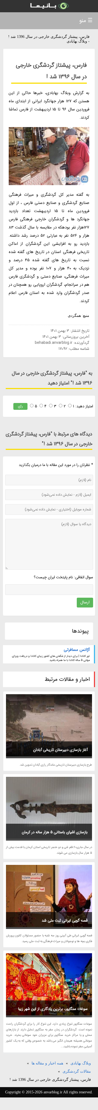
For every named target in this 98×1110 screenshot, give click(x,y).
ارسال (85, 602)
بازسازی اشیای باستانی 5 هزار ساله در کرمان (55, 832)
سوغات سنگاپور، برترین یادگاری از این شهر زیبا (53, 1009)
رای (20, 406)
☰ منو (86, 20)
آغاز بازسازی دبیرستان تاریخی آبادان (60, 750)
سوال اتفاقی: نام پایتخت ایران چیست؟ (63, 577)
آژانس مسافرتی (77, 649)
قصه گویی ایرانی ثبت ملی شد (65, 921)
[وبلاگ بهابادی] (49, 6)
